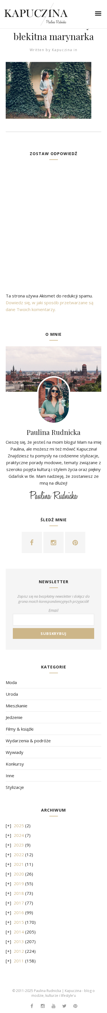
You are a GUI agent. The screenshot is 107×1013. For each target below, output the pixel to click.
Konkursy (15, 764)
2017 (19, 903)
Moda (11, 682)
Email (53, 610)
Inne (10, 775)
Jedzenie (14, 717)
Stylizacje (15, 787)
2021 (19, 864)
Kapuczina (62, 49)
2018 (19, 893)
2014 (19, 932)
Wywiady (14, 752)
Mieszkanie (16, 705)
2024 (19, 835)
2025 (19, 825)
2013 (19, 941)
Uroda (12, 694)
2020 (19, 874)
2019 (19, 883)
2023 (19, 845)
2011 (19, 961)
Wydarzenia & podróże (28, 740)
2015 (19, 922)
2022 (19, 854)
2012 (19, 951)
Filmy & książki (19, 729)
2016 (19, 912)
